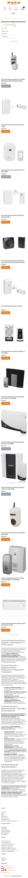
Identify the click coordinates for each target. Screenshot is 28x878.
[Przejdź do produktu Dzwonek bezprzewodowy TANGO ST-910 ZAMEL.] (14, 333)
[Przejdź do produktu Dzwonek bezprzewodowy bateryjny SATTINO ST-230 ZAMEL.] (14, 378)
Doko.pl (3, 18)
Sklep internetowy (12, 876)
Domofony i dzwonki (18, 18)
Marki (2, 815)
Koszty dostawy (5, 841)
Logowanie (4, 828)
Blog (2, 813)
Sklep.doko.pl (9, 18)
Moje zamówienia (5, 831)
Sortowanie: (4, 33)
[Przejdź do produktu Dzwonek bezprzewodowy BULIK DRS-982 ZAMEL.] (14, 514)
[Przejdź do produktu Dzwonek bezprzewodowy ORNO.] (14, 288)
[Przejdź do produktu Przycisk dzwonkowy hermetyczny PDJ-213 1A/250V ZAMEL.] (14, 605)
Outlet (3, 860)
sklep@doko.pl (5, 872)
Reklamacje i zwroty (6, 845)
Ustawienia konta (5, 830)
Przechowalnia (5, 833)
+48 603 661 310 (7, 866)
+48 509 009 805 (12, 870)
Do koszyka (5, 131)
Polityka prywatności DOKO (8, 848)
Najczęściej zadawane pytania (9, 821)
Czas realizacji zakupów (7, 844)
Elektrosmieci (5, 819)
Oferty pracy (4, 818)
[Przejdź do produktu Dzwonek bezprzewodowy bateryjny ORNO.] (14, 106)
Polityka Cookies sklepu (7, 851)
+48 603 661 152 (9, 868)
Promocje (3, 859)
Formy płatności (5, 842)
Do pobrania (4, 834)
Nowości (3, 857)
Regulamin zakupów (6, 847)
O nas (2, 812)
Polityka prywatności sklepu (8, 850)
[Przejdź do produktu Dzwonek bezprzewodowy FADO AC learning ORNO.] (14, 197)
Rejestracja (4, 827)
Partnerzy (4, 816)
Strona (12, 41)
